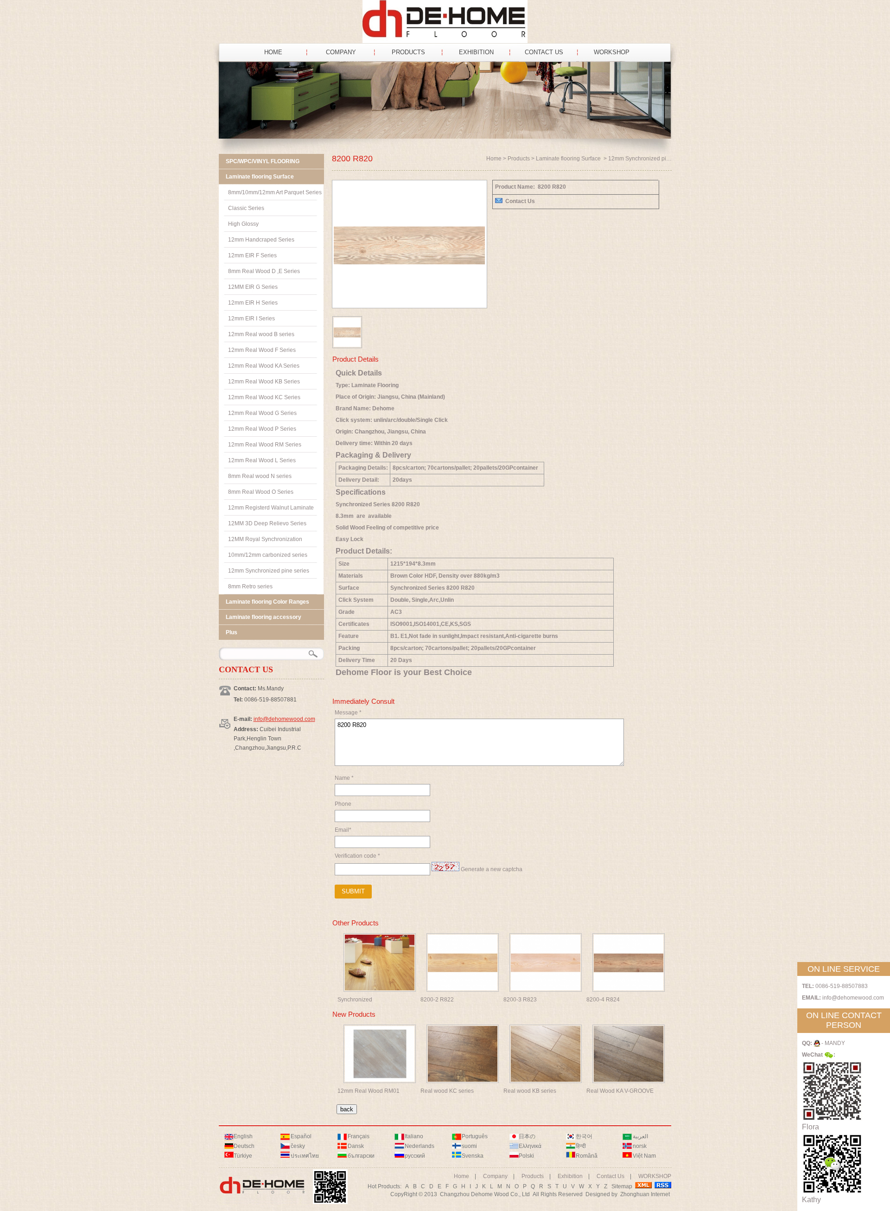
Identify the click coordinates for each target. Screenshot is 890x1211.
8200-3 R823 (520, 999)
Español (301, 1136)
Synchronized (354, 999)
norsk (640, 1146)
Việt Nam (644, 1156)
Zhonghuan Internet (645, 1194)
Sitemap (621, 1186)
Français (358, 1136)
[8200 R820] (409, 300)
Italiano (414, 1136)
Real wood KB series (529, 1091)
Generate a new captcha (491, 869)
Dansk (356, 1146)
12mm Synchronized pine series (648, 158)
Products (519, 158)
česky (298, 1146)
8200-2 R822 (437, 999)
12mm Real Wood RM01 (368, 1091)
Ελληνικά (530, 1146)
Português (475, 1136)
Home (494, 158)
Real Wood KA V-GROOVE (620, 1091)
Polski (526, 1156)
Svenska (472, 1156)
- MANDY (832, 1043)
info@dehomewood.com (284, 719)
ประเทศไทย (305, 1156)
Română (587, 1156)
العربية (640, 1136)
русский (415, 1156)
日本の (527, 1136)
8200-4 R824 (603, 999)
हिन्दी (581, 1146)
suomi (469, 1146)
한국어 (584, 1136)
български (361, 1156)
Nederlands (419, 1146)
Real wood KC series (447, 1091)
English (243, 1136)
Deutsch (244, 1146)
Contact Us (520, 201)
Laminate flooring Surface (569, 158)
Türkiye (243, 1156)
